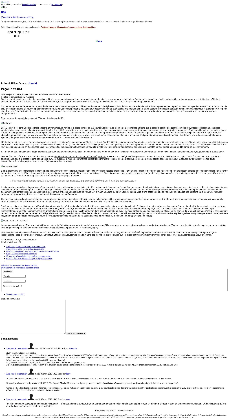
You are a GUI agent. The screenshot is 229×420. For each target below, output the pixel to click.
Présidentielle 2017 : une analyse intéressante (25, 249)
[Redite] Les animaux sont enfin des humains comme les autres (32, 251)
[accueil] (5, 2)
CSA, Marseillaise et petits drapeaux (21, 254)
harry (68, 374)
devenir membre (29, 4)
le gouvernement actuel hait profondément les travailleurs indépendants (139, 99)
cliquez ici (32, 83)
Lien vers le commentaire (17, 348)
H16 (3, 12)
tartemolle (73, 348)
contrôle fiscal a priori (62, 228)
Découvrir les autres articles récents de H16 (19, 265)
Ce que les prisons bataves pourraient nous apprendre (28, 256)
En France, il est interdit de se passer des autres (25, 246)
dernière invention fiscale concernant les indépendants (80, 156)
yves (68, 399)
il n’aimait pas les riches (71, 232)
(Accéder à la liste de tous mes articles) (17, 17)
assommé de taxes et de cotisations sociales (115, 109)
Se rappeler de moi (11, 286)
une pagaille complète (132, 173)
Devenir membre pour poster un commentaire (20, 268)
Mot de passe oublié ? (15, 294)
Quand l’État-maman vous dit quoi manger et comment (29, 258)
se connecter (57, 4)
